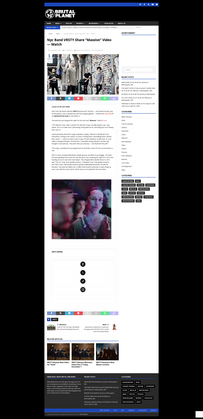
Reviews (79, 23)
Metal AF (124, 138)
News (57, 23)
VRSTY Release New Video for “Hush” (58, 363)
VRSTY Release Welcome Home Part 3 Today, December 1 (82, 364)
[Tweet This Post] (60, 98)
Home (49, 23)
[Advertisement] (121, 13)
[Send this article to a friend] (87, 98)
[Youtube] (152, 4)
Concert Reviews (127, 124)
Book (123, 120)
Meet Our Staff (105, 410)
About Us (121, 23)
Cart (122, 410)
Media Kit (153, 410)
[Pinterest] (157, 4)
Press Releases (86, 50)
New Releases (126, 142)
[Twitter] (148, 4)
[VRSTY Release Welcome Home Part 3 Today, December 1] (83, 351)
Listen (123, 135)
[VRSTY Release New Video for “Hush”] (58, 351)
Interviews (93, 23)
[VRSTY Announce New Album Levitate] (107, 351)
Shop (115, 410)
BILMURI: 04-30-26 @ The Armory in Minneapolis (138, 94)
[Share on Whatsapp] (105, 98)
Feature (124, 127)
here (105, 120)
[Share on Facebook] (51, 98)
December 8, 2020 (55, 50)
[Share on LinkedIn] (69, 98)
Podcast (124, 152)
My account (143, 410)
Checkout (131, 410)
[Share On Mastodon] (114, 98)
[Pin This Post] (78, 98)
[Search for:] (145, 27)
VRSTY (55, 319)
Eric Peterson (68, 50)
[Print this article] (96, 98)
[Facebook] (144, 4)
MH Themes (84, 414)
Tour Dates (108, 23)
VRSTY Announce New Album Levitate (105, 363)
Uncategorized (126, 166)
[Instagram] (140, 4)
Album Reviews (126, 117)
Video (123, 170)
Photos (69, 23)
